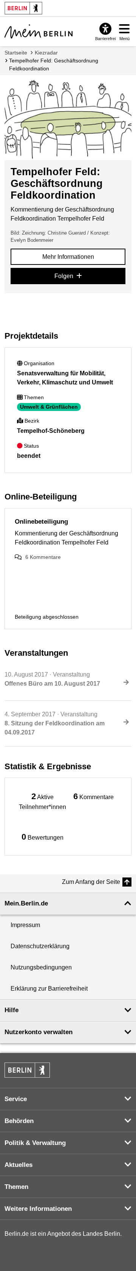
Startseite (16, 53)
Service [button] (16, 1099)
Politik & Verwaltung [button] (35, 1143)
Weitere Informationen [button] (38, 1208)
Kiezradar (46, 53)
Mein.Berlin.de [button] (26, 903)
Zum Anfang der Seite (91, 882)
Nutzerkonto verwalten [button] (39, 1032)
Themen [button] (16, 1186)
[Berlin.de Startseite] (27, 1070)
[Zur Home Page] (39, 31)
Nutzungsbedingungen (41, 967)
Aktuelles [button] (18, 1164)
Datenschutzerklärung (40, 946)
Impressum (25, 925)
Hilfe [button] (12, 1010)
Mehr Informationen (68, 257)
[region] (42, 801)
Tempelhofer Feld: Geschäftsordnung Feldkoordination (53, 65)
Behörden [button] (19, 1121)
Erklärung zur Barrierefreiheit (49, 988)
